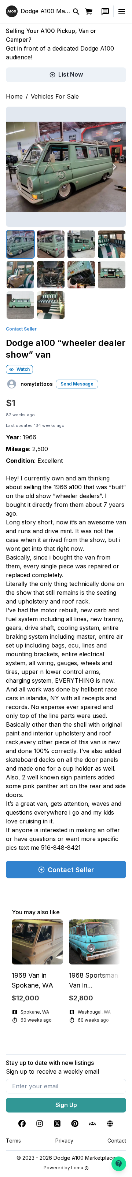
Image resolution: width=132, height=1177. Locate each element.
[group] (66, 972)
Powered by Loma (63, 1167)
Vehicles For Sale (55, 96)
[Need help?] (118, 1163)
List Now (70, 74)
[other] (110, 1123)
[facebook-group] (92, 1123)
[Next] (114, 166)
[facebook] (22, 1123)
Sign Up (66, 1104)
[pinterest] (74, 1123)
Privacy (64, 1140)
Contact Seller (21, 329)
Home (14, 96)
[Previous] (17, 166)
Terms (13, 1140)
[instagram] (39, 1123)
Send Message (77, 384)
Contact (116, 1140)
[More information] (86, 1168)
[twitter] (57, 1123)
